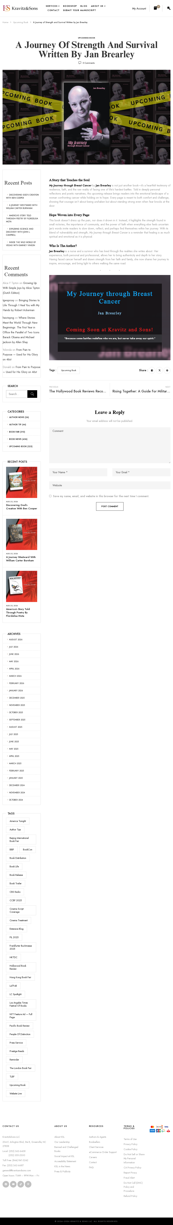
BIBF (12, 849)
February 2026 (16, 683)
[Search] (32, 394)
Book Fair (14, 431)
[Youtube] (13, 1184)
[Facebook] (152, 370)
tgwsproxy (8, 300)
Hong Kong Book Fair (20, 977)
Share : (143, 370)
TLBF (12, 1076)
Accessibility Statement (65, 1161)
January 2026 (16, 690)
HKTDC (13, 957)
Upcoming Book (20, 22)
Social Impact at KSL (64, 1156)
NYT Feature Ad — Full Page (21, 1016)
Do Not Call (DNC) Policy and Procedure (133, 1187)
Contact (93, 1162)
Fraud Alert (129, 1177)
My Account (139, 9)
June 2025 (14, 741)
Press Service (16, 1042)
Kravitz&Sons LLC (11, 1137)
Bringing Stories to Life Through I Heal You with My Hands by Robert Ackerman (21, 305)
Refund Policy (130, 1196)
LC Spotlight (15, 994)
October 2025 (16, 712)
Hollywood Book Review (18, 967)
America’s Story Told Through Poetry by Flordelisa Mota (22, 218)
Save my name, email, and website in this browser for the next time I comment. (101, 496)
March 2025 (15, 763)
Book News (15, 439)
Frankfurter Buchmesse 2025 (21, 947)
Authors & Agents (97, 1137)
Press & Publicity (62, 1171)
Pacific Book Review (20, 1025)
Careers (93, 1157)
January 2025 (16, 778)
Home (5, 22)
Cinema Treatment (19, 920)
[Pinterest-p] (28, 1184)
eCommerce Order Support (103, 1152)
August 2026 (15, 639)
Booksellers (94, 1142)
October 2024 (16, 799)
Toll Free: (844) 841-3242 (15, 1160)
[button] (156, 8)
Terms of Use (130, 1139)
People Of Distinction (20, 1034)
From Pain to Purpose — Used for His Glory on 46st (20, 355)
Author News (16, 417)
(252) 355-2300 (14, 1155)
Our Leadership (62, 1142)
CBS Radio (15, 892)
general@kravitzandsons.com (17, 1170)
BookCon (27, 849)
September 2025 (17, 719)
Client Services (96, 1147)
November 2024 (17, 792)
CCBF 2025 (16, 900)
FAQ (91, 1167)
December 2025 (16, 697)
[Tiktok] (20, 1184)
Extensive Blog (16, 929)
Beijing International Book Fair (19, 839)
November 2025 (17, 705)
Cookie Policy (130, 1149)
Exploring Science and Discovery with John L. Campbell (19, 232)
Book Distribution (18, 858)
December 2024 (17, 785)
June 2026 (14, 654)
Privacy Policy (130, 1144)
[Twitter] (159, 370)
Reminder (14, 1059)
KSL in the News (62, 1166)
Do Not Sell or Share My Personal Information (134, 1158)
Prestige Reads (17, 1051)
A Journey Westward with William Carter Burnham (21, 207)
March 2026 (15, 676)
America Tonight (18, 821)
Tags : (52, 370)
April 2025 (14, 756)
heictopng (8, 318)
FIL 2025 (14, 937)
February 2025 (16, 770)
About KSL (59, 1137)
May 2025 (13, 748)
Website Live (16, 1093)
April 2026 (14, 668)
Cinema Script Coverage (16, 910)
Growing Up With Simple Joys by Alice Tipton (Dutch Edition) (21, 288)
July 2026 (13, 646)
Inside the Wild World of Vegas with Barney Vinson (21, 244)
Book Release (16, 875)
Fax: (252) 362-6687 (13, 1165)
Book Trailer (16, 883)
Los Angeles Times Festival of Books (19, 1004)
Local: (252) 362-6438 (14, 1151)
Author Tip (15, 424)
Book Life (14, 866)
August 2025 (15, 727)
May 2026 (14, 661)
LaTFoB (13, 985)
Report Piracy (130, 1172)
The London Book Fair (21, 1068)
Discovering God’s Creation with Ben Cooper (22, 196)
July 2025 (13, 734)
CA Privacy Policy (132, 1167)
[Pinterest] (167, 370)
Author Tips (15, 829)
